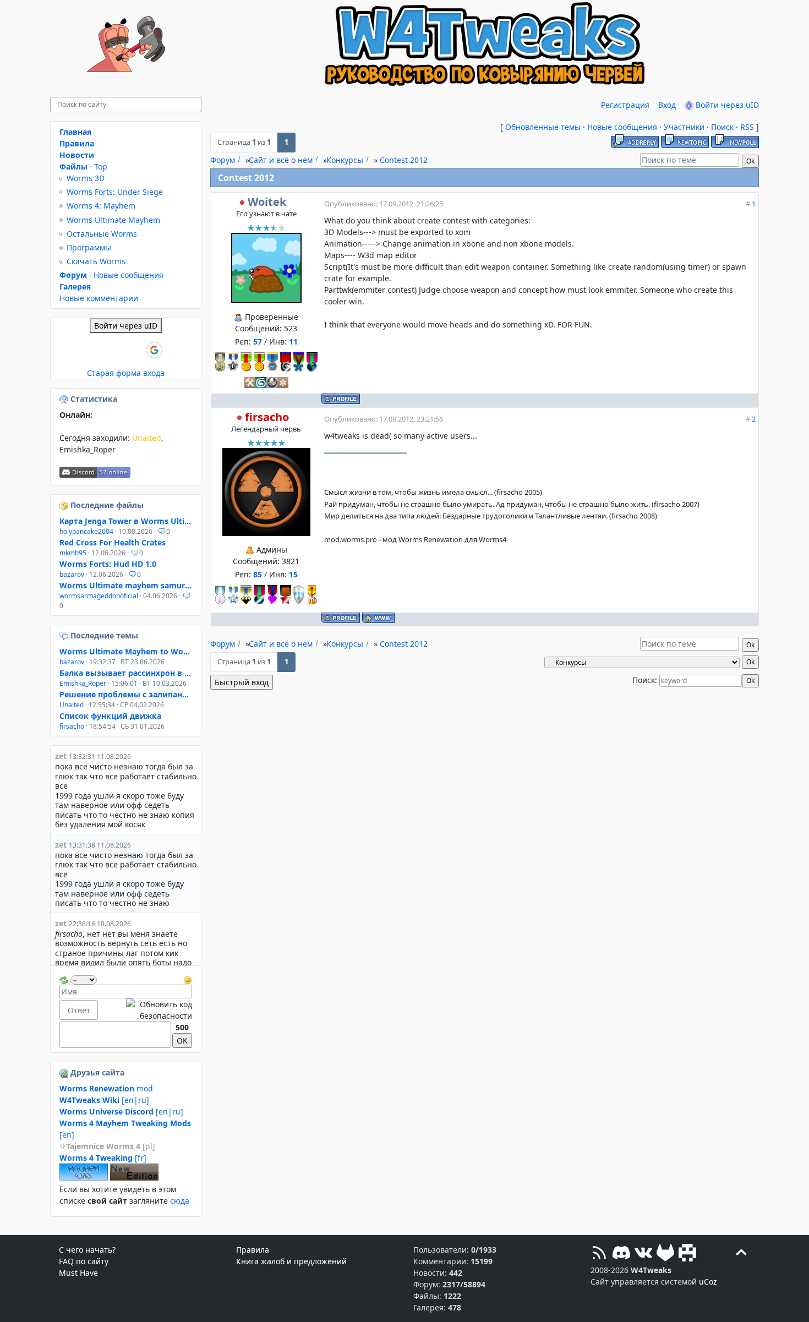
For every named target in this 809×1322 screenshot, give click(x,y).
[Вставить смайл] (187, 979)
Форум (222, 160)
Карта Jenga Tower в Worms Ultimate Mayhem (125, 521)
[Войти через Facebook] (116, 350)
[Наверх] (741, 1254)
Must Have (78, 1273)
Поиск (722, 127)
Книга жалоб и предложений (291, 1261)
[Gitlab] (665, 1254)
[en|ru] (104, 1100)
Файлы (73, 166)
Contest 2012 (404, 160)
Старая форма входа (126, 373)
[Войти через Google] (154, 350)
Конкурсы (344, 160)
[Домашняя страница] (378, 618)
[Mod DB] (687, 1254)
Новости (76, 155)
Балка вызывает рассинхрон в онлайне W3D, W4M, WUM (125, 673)
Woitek (267, 201)
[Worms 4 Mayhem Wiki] (83, 1177)
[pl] (110, 1146)
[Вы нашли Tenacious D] (64, 635)
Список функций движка (110, 716)
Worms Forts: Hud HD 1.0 (107, 564)
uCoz (708, 1281)
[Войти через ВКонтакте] (98, 350)
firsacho (267, 416)
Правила (76, 143)
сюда (179, 1200)
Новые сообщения (622, 127)
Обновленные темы (543, 127)
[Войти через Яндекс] (135, 350)
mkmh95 (72, 553)
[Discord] (621, 1254)
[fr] (102, 1157)
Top (100, 166)
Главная (75, 132)
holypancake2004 (86, 531)
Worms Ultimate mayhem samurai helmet (125, 585)
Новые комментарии (98, 298)
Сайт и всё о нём (281, 160)
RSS (747, 127)
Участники (684, 127)
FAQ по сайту (83, 1261)
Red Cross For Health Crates (112, 542)
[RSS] (599, 1254)
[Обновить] (63, 979)
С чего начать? (87, 1249)
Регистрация (625, 105)
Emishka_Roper (87, 449)
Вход (667, 105)
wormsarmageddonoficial (98, 595)
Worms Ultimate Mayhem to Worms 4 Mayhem (125, 651)
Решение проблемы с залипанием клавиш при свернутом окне (125, 694)
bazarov (71, 574)
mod (106, 1088)
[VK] (643, 1254)
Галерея (75, 286)
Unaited (146, 438)
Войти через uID (726, 105)
